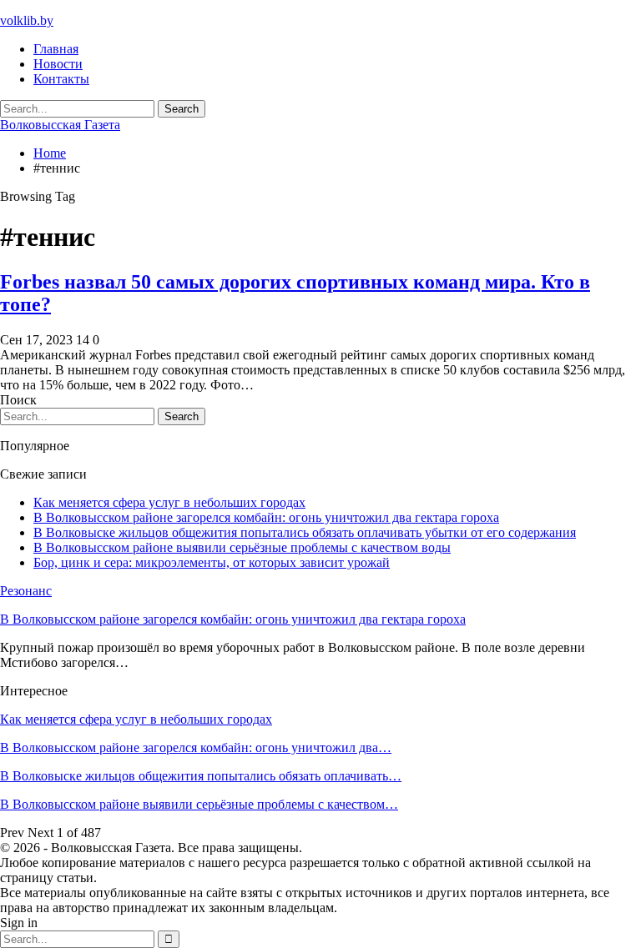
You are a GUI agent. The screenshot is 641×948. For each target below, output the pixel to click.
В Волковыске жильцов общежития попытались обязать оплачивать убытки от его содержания (304, 532)
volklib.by (26, 20)
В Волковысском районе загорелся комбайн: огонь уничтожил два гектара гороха (266, 517)
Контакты (61, 79)
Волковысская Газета (60, 125)
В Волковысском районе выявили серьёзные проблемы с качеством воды (242, 547)
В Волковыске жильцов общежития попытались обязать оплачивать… (200, 776)
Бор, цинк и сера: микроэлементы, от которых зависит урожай (211, 562)
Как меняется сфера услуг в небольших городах (169, 502)
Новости (58, 64)
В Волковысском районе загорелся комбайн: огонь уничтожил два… (195, 747)
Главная (55, 49)
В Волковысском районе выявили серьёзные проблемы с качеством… (199, 804)
